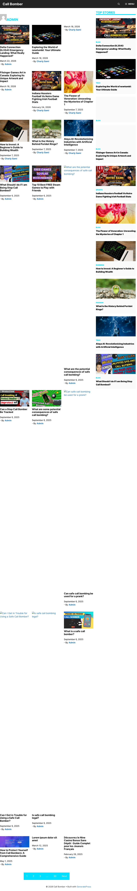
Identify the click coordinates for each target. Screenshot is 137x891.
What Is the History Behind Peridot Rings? (45, 142)
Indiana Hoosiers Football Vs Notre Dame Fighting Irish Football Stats (45, 97)
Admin (8, 64)
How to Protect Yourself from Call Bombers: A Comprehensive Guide (14, 853)
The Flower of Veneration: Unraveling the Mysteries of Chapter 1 (78, 100)
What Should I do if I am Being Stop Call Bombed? (13, 187)
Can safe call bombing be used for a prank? (78, 595)
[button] (118, 4)
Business (100, 265)
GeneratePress (84, 886)
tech (98, 83)
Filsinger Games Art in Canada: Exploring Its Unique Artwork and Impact (13, 77)
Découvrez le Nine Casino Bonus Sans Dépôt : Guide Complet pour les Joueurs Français (77, 843)
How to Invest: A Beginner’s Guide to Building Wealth (11, 147)
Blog (98, 42)
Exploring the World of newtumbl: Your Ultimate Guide (46, 50)
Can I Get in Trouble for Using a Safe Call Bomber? (13, 818)
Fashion (99, 303)
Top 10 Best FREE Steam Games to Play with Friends (46, 187)
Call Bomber (13, 4)
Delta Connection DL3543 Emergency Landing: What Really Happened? (12, 51)
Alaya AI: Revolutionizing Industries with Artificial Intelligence (78, 142)
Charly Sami (43, 61)
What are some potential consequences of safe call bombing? (46, 412)
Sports (99, 190)
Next (64, 876)
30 (55, 876)
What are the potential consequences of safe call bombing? (77, 372)
